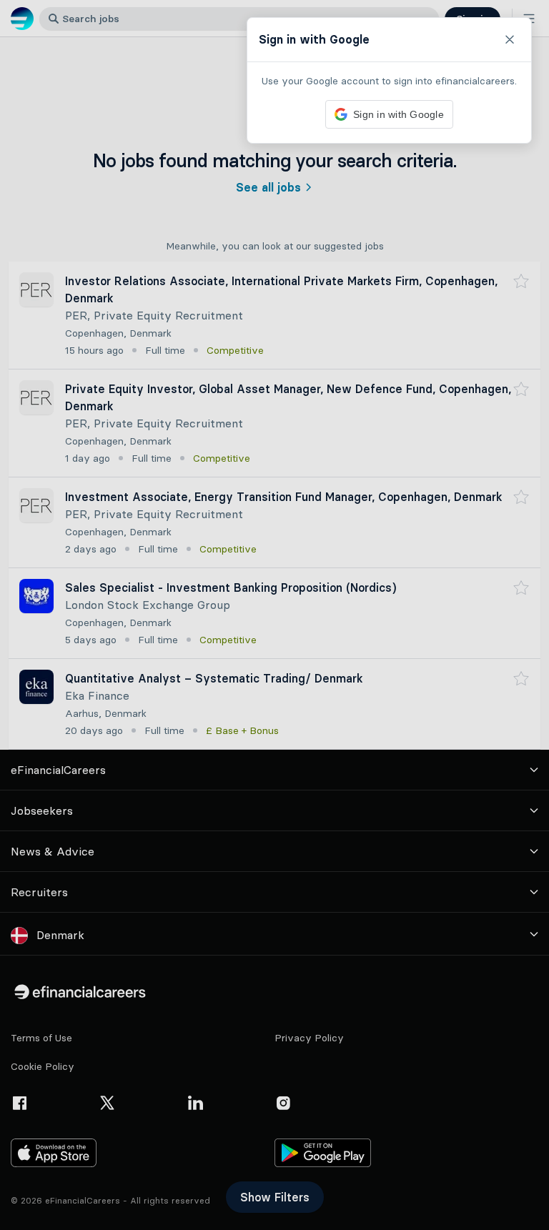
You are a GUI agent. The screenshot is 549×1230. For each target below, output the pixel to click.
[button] (274, 615)
